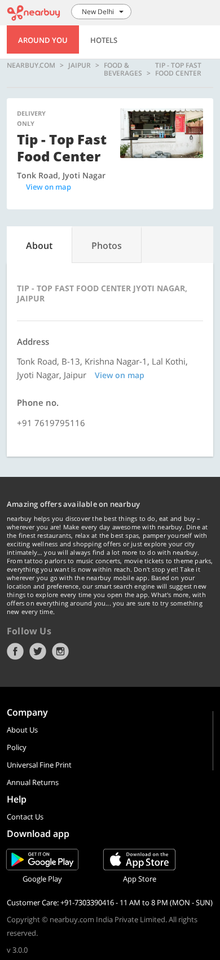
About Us (22, 730)
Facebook (15, 651)
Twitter (37, 651)
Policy (17, 747)
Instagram (60, 651)
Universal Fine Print (39, 765)
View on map (48, 187)
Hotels (103, 40)
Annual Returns (33, 782)
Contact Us (25, 817)
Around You (43, 40)
